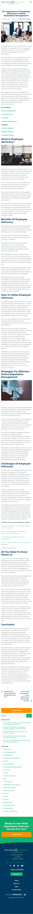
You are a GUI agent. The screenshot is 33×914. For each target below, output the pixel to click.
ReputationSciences (7, 104)
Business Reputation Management (12, 767)
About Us (16, 883)
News (4, 778)
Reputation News (7, 802)
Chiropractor (6, 770)
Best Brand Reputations (9, 752)
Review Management (9, 805)
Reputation (6, 799)
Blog (16, 886)
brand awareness (13, 245)
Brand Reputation (8, 755)
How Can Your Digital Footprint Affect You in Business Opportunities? (17, 741)
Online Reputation (8, 781)
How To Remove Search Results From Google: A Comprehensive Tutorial (17, 723)
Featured (5, 773)
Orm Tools (6, 793)
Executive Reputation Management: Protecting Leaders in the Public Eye (14, 727)
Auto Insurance (7, 749)
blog (14, 548)
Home (16, 880)
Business (5, 761)
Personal (5, 796)
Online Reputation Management (11, 784)
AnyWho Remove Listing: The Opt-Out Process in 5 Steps (15, 732)
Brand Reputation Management (11, 758)
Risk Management (8, 808)
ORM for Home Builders (9, 787)
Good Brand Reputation (9, 776)
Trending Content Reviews (10, 811)
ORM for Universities (8, 790)
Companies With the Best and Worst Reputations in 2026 (14, 736)
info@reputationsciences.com (17, 862)
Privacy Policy (16, 889)
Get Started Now (16, 710)
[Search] (29, 716)
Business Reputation (8, 764)
